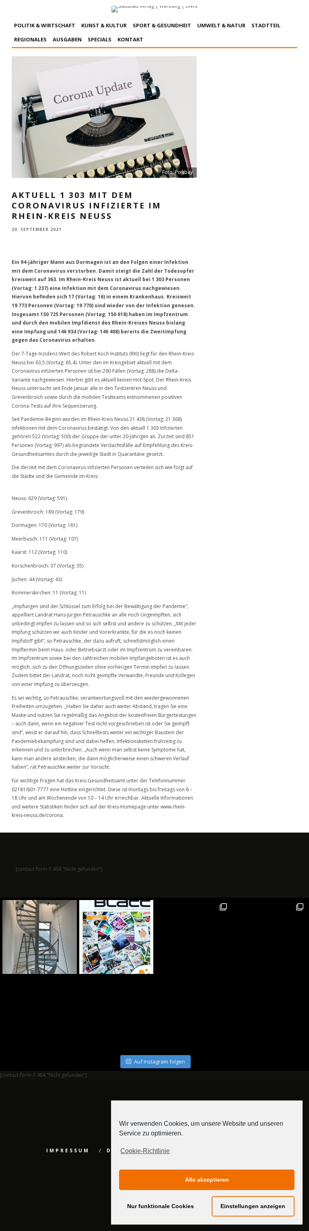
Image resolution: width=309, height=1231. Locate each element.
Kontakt (130, 39)
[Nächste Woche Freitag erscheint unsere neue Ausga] (39, 1013)
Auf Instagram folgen (159, 1061)
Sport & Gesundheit (162, 25)
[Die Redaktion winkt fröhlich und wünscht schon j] (116, 1013)
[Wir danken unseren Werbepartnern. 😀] (193, 937)
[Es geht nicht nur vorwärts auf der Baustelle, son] (39, 937)
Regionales (30, 39)
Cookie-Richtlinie (145, 1150)
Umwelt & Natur (221, 25)
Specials (99, 39)
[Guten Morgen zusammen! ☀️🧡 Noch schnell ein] (193, 1013)
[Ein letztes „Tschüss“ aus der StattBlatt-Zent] (116, 937)
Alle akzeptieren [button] (207, 1179)
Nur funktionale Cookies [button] (160, 1206)
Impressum (68, 1150)
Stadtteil (265, 25)
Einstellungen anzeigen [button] (252, 1206)
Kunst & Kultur (104, 25)
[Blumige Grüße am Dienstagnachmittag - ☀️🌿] (270, 1013)
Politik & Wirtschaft (44, 25)
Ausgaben (67, 39)
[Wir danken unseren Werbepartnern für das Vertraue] (270, 937)
